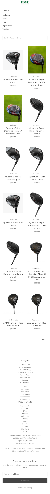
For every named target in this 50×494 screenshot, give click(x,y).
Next (44, 339)
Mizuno (25, 414)
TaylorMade (7, 25)
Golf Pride (25, 416)
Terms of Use (25, 377)
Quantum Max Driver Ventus (13, 80)
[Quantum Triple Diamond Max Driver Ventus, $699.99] (37, 203)
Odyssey (25, 419)
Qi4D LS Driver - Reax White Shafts (13, 324)
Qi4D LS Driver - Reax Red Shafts (37, 324)
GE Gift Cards (25, 365)
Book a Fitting (25, 370)
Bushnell (25, 426)
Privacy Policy (25, 375)
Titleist (6, 29)
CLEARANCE (25, 399)
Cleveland (25, 429)
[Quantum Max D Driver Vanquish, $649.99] (13, 157)
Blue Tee (25, 424)
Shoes (25, 387)
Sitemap (25, 380)
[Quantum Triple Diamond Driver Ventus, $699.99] (37, 108)
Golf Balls (25, 392)
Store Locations (25, 367)
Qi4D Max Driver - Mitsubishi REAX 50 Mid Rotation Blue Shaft (37, 275)
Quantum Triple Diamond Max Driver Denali (13, 274)
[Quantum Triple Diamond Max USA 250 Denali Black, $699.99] (13, 108)
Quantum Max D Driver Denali (37, 178)
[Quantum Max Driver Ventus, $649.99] (13, 59)
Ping (5, 22)
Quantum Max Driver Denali (13, 224)
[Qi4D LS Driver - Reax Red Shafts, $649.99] (37, 303)
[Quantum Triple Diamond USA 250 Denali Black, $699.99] (37, 59)
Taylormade (25, 406)
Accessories (25, 397)
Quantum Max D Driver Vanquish (13, 178)
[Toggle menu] (3, 4)
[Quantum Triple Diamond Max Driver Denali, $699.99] (13, 251)
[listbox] (18, 38)
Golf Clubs (25, 389)
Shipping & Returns (25, 372)
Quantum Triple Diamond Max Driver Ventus (37, 225)
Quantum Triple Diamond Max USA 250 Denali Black (13, 131)
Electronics (25, 394)
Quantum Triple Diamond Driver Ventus (37, 131)
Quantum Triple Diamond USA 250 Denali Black (37, 82)
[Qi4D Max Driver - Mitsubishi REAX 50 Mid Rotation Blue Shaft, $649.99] (37, 251)
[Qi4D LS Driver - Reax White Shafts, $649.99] (13, 303)
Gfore (25, 411)
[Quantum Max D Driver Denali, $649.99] (37, 157)
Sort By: (6, 38)
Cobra (5, 19)
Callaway (6, 15)
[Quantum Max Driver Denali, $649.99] (13, 203)
